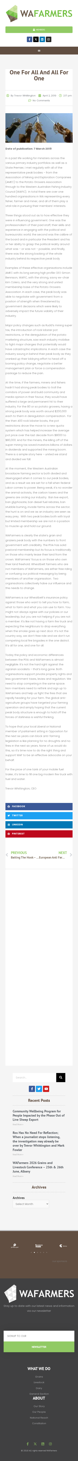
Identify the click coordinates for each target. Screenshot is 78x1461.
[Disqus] (39, 923)
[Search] (60, 1077)
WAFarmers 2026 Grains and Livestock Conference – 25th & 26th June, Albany (38, 1167)
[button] (39, 50)
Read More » (18, 1124)
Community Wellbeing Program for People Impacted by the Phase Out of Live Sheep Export (39, 1115)
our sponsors (59, 1261)
